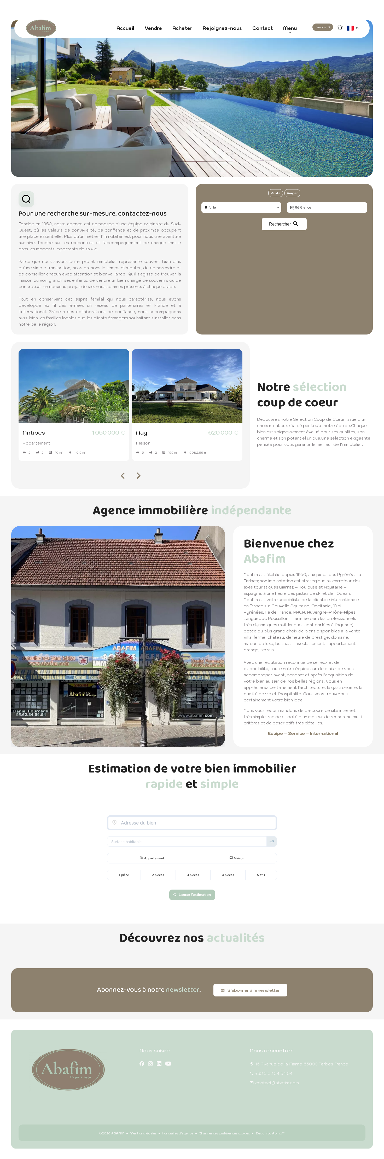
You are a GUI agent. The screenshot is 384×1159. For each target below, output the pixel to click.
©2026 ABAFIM (111, 1133)
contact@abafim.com (277, 1082)
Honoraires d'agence (177, 1133)
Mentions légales (143, 1133)
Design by (270, 1133)
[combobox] (241, 207)
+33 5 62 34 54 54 (274, 1073)
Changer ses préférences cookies (224, 1133)
